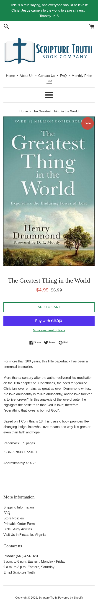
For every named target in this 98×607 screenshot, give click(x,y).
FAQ (63, 76)
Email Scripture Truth (19, 572)
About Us (27, 76)
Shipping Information (18, 507)
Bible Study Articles (17, 529)
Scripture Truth (48, 597)
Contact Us (46, 76)
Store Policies (13, 518)
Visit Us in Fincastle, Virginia (24, 534)
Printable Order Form (19, 524)
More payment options (49, 330)
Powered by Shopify (70, 597)
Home (10, 76)
